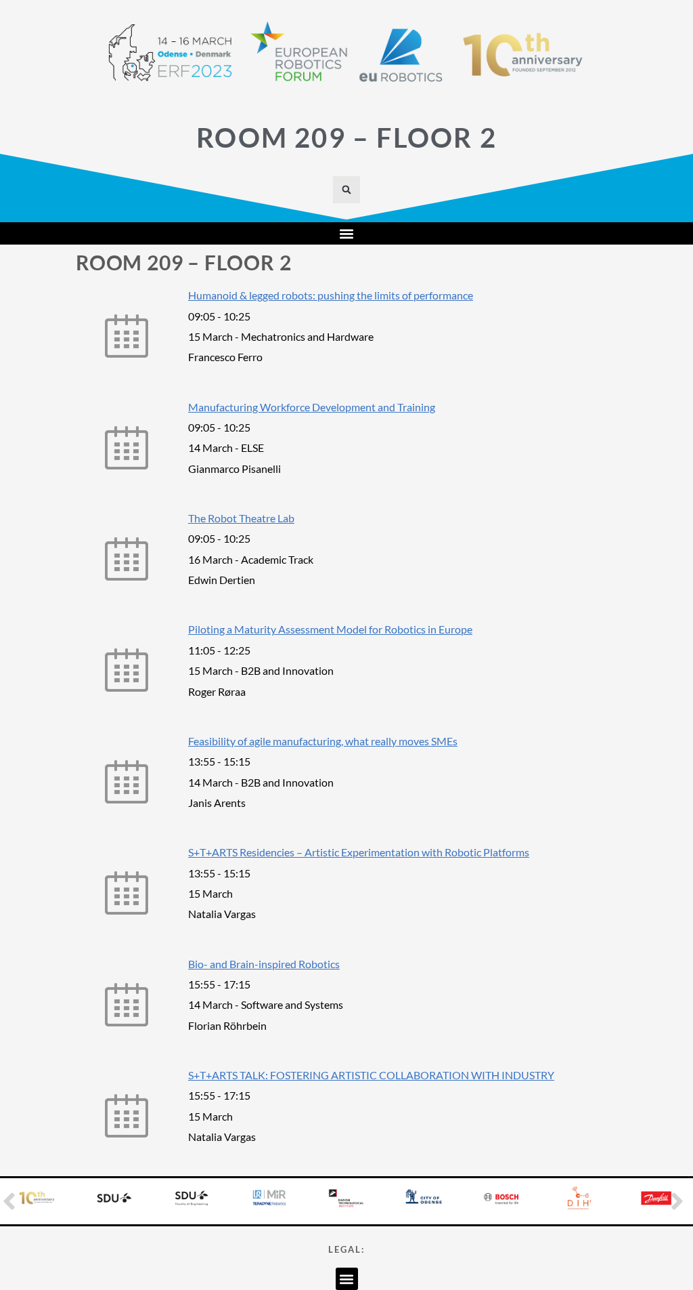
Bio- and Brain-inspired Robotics (264, 963)
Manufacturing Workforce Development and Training (311, 406)
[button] (346, 189)
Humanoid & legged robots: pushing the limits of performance (330, 295)
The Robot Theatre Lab (241, 518)
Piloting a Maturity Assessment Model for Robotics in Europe (330, 629)
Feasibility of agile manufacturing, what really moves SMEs (322, 740)
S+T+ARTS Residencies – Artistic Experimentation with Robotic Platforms (358, 852)
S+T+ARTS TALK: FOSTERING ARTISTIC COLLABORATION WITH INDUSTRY (371, 1074)
